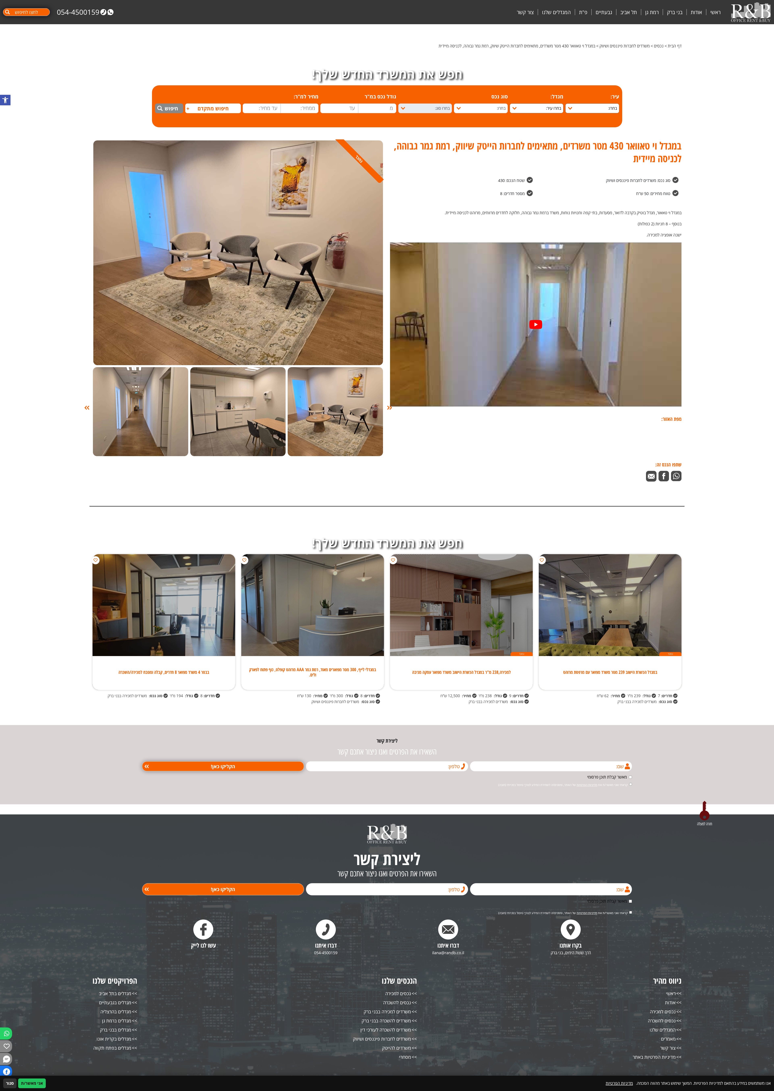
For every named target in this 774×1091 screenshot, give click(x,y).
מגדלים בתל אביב (115, 993)
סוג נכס (499, 96)
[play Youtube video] (535, 324)
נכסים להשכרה (662, 1021)
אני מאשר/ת (32, 1083)
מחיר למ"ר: (306, 96)
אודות (696, 12)
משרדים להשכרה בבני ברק (386, 1021)
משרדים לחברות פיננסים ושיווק (624, 46)
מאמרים (668, 1039)
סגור (10, 1083)
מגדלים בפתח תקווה (112, 1048)
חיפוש (171, 108)
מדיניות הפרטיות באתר (654, 1057)
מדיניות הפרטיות (587, 785)
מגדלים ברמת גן (116, 1021)
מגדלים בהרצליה (115, 1011)
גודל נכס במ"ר (380, 96)
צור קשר (525, 12)
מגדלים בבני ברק (115, 1030)
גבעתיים (604, 12)
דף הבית (674, 46)
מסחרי (405, 1057)
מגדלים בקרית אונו (114, 1039)
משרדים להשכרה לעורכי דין (385, 1030)
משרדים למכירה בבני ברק (387, 1011)
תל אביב (628, 12)
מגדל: (556, 96)
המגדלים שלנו (556, 12)
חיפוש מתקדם (207, 108)
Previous (389, 408)
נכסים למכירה (663, 1011)
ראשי (715, 12)
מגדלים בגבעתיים (115, 1002)
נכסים (659, 46)
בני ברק (674, 12)
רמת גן (652, 12)
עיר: (615, 96)
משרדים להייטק (396, 1048)
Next (86, 408)
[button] (5, 100)
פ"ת (583, 12)
